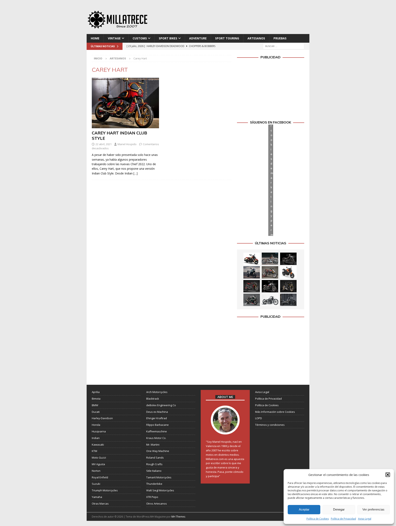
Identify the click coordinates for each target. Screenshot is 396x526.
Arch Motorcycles (156, 392)
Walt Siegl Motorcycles (160, 490)
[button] (388, 475)
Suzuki (96, 484)
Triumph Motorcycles (105, 490)
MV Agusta (98, 464)
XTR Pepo (152, 497)
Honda (96, 425)
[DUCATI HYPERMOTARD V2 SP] (270, 272)
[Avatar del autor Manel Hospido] (225, 430)
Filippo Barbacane (157, 425)
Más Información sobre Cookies (275, 412)
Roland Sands (155, 457)
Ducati (96, 412)
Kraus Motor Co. (156, 438)
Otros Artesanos (156, 503)
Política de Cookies (317, 518)
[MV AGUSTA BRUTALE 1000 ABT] (251, 286)
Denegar (339, 509)
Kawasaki (98, 444)
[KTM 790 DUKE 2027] (288, 272)
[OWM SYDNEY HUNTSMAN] (270, 300)
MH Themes (178, 516)
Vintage (114, 38)
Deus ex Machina (157, 412)
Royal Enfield (100, 477)
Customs (140, 38)
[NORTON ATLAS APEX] (251, 272)
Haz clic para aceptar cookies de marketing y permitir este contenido (272, 180)
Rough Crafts (154, 464)
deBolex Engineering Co (161, 405)
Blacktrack (152, 398)
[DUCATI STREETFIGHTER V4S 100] (288, 286)
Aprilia (96, 392)
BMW (95, 405)
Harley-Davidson (102, 418)
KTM (94, 451)
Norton (96, 471)
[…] (135, 173)
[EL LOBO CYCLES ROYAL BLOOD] (270, 259)
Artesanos (256, 38)
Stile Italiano (153, 471)
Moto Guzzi (99, 457)
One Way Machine (157, 451)
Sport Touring (227, 38)
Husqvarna (99, 431)
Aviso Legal (364, 518)
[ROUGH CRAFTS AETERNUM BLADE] (288, 300)
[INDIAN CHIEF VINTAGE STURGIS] (251, 259)
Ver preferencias (373, 509)
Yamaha (97, 497)
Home (95, 38)
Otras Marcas (100, 503)
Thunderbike (154, 484)
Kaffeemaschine (156, 431)
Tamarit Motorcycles (158, 477)
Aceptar (304, 509)
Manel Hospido (127, 144)
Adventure (198, 38)
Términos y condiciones (270, 425)
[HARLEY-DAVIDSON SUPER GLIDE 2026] (270, 286)
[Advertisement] (238, 18)
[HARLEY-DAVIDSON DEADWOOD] (288, 259)
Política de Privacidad (343, 518)
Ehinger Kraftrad (156, 418)
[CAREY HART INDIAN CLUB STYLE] (125, 103)
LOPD (258, 418)
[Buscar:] (283, 46)
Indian (96, 438)
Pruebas (279, 38)
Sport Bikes (168, 38)
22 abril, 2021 (103, 144)
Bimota (96, 398)
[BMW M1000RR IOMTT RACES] (251, 300)
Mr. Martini (152, 444)
